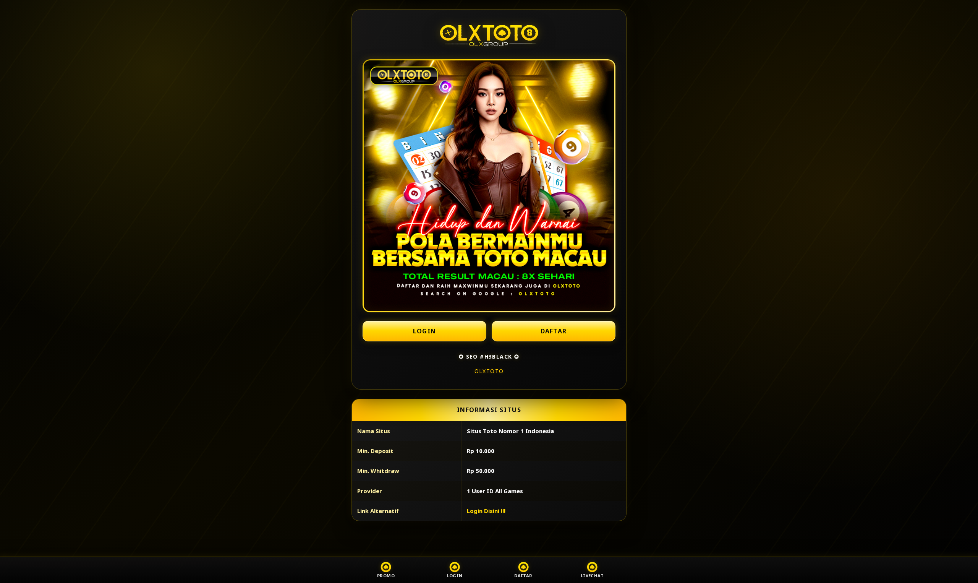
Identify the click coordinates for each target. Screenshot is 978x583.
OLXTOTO (489, 371)
